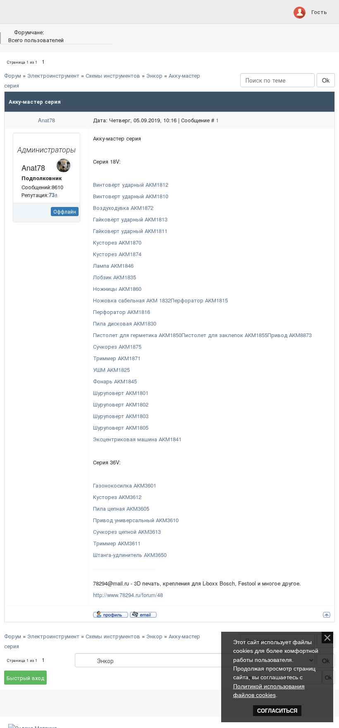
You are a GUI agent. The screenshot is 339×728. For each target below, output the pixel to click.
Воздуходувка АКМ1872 (123, 208)
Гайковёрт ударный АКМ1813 (130, 219)
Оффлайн (64, 211)
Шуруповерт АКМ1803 (120, 416)
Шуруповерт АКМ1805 (120, 427)
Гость (319, 12)
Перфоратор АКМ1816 (121, 312)
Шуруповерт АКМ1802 (120, 404)
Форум (12, 75)
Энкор (154, 75)
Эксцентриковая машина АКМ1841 (137, 439)
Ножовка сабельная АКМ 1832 (132, 300)
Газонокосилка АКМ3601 (124, 485)
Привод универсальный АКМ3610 (136, 520)
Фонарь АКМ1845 (115, 381)
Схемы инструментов (113, 75)
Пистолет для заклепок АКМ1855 (224, 335)
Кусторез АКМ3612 (117, 497)
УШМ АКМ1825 (111, 370)
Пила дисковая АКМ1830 (124, 323)
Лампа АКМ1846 (113, 265)
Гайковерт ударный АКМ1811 (130, 231)
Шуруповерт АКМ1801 (120, 393)
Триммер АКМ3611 (117, 543)
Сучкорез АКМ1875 (117, 346)
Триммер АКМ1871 (117, 358)
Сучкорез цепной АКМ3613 (127, 531)
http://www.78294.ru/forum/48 (128, 595)
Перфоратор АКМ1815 (199, 300)
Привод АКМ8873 (289, 335)
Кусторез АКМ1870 (117, 242)
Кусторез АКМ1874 (117, 254)
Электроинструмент (53, 75)
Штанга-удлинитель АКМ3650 (130, 555)
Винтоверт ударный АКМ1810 (130, 196)
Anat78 (46, 120)
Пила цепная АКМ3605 (121, 508)
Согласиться (277, 711)
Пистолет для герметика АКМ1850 (137, 335)
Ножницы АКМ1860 (117, 289)
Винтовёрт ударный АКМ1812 (130, 184)
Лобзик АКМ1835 (114, 277)
